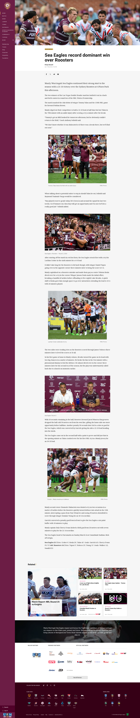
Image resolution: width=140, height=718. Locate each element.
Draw (4, 18)
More (4, 40)
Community (6, 34)
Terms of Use (29, 714)
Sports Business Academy (8, 31)
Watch (4, 16)
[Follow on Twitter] (50, 685)
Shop (3, 49)
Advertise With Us (58, 714)
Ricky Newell (49, 65)
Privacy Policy (36, 714)
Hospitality (5, 55)
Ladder (4, 21)
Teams (4, 24)
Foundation (5, 58)
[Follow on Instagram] (54, 685)
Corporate (5, 52)
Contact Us (51, 714)
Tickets (4, 47)
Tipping (4, 37)
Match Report (49, 49)
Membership (5, 44)
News (4, 13)
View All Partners (77, 677)
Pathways (5, 27)
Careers (42, 714)
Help (46, 714)
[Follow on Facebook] (47, 685)
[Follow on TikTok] (43, 685)
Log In (6, 710)
